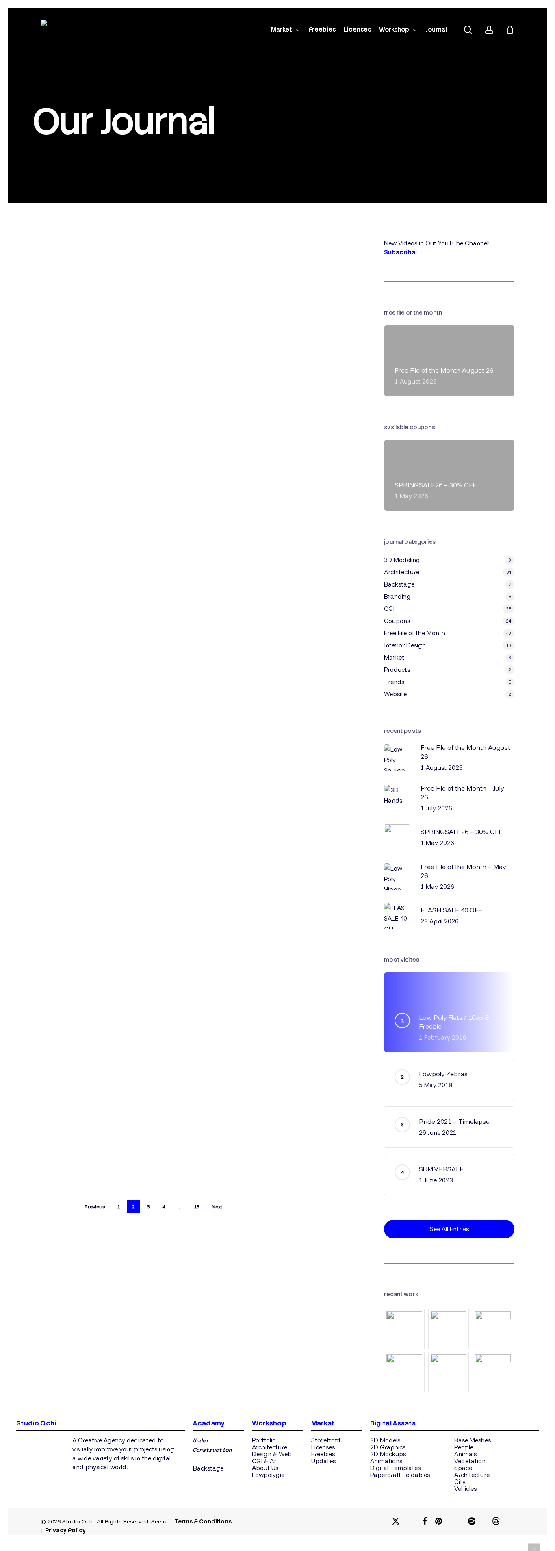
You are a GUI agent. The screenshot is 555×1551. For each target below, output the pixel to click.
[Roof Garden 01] (405, 1372)
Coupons (154, 352)
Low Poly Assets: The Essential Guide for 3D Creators (128, 596)
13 (196, 1206)
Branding (397, 596)
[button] (208, 1468)
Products (92, 543)
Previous (95, 1206)
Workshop (269, 1423)
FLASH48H (121, 372)
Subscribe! (400, 252)
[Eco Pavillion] (493, 1372)
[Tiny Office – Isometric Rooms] (405, 1329)
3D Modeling (146, 530)
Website (395, 694)
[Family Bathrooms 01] (493, 1329)
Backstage (399, 584)
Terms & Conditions (203, 1521)
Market (176, 530)
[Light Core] (449, 1372)
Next (217, 1206)
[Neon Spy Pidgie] (449, 1329)
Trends (119, 543)
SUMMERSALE (131, 868)
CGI (389, 609)
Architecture (401, 572)
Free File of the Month (414, 633)
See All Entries (449, 1229)
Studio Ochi (108, 432)
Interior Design (405, 645)
